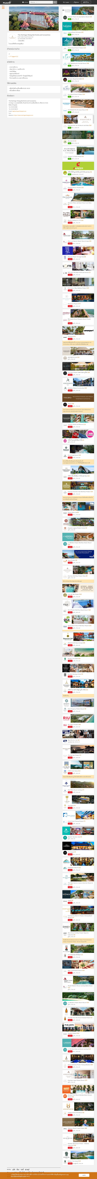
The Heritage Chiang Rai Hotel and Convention (34, 35)
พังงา (18, 1169)
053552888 (22, 38)
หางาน (26, 2)
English (67, 2)
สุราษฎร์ (27, 1169)
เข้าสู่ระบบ (76, 2)
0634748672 (29, 38)
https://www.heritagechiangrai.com (23, 115)
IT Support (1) (14, 56)
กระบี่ (22, 1169)
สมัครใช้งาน (86, 2)
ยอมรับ (84, 1175)
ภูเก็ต (13, 1169)
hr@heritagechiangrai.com (27, 37)
